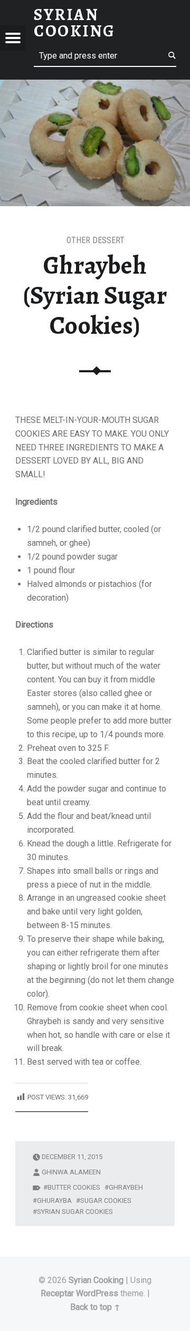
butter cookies (74, 1187)
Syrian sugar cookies (75, 1212)
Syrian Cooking (96, 1280)
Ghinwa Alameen (71, 1172)
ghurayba (54, 1200)
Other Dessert (95, 240)
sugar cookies (105, 1200)
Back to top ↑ (95, 1307)
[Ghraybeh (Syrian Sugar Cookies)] (95, 86)
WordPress (97, 1293)
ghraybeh (126, 1187)
